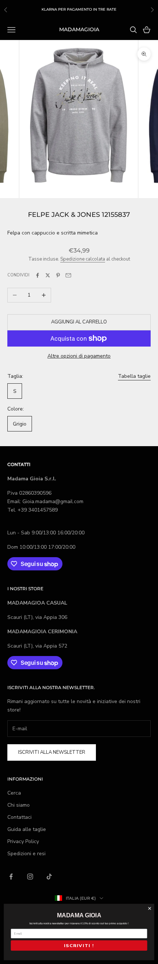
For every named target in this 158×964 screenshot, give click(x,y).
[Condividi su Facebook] (37, 275)
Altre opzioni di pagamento (79, 355)
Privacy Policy (23, 841)
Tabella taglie (134, 376)
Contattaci (19, 817)
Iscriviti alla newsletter (51, 752)
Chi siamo (18, 805)
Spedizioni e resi (26, 853)
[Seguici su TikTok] (49, 876)
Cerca (14, 792)
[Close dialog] (149, 908)
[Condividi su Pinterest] (58, 275)
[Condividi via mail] (68, 275)
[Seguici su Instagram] (30, 876)
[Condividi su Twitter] (48, 275)
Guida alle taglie (26, 829)
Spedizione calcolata (82, 259)
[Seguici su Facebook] (11, 876)
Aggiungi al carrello (79, 322)
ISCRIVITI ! (79, 945)
